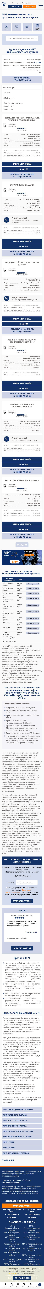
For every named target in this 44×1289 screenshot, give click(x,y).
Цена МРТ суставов (10, 646)
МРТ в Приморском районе (12, 1265)
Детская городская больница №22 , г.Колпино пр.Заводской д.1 (22, 119)
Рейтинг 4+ (9, 98)
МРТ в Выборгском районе (12, 1233)
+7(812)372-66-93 (29, 6)
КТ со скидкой (12, 1214)
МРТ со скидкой (32, 1214)
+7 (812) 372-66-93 (22, 176)
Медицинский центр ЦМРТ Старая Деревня (22, 263)
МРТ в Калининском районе (31, 1233)
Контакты (11, 1217)
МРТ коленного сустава (15, 1115)
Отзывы (32, 1217)
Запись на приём (22, 164)
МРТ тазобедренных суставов (18, 1109)
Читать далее (31, 932)
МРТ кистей (9, 1147)
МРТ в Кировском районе (12, 1238)
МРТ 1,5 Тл (9, 106)
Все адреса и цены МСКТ (12, 1210)
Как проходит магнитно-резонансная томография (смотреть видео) (23, 994)
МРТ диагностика (10, 1038)
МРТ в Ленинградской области (32, 1249)
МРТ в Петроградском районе (12, 1260)
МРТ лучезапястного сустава (18, 1137)
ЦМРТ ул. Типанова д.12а (22, 185)
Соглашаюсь (22, 1278)
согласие (13, 1273)
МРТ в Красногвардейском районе (12, 1243)
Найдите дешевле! (33, 584)
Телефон (10, 882)
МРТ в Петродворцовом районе (32, 1259)
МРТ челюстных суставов (16, 1153)
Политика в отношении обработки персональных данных (16, 1181)
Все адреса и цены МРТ (32, 1210)
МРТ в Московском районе (12, 1254)
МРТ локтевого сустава (15, 1120)
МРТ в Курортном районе (12, 1249)
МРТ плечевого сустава (15, 1126)
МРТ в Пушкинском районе (32, 1265)
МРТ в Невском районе (32, 1255)
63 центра (37, 62)
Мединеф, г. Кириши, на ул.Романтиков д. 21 (22, 405)
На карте (23, 169)
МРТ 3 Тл (9, 110)
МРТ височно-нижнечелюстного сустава (20, 754)
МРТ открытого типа (14, 103)
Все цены (22, 544)
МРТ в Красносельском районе (32, 1245)
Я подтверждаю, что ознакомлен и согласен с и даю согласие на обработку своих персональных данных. (21, 891)
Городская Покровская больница (22, 480)
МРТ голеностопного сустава (18, 1131)
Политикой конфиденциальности (18, 891)
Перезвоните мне (22, 1206)
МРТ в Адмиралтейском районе (12, 1228)
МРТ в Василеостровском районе (32, 1228)
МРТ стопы (8, 1142)
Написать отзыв (22, 948)
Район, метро (8, 87)
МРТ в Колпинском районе (32, 1238)
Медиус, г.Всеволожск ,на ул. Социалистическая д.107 (22, 341)
